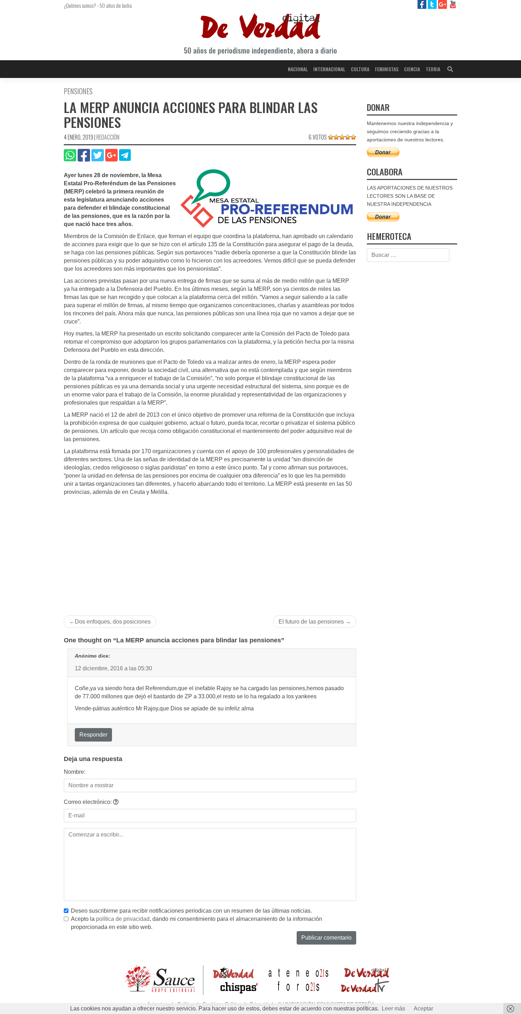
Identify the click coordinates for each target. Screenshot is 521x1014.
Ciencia (412, 69)
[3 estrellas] (342, 137)
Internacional (329, 69)
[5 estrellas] (353, 137)
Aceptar (423, 1008)
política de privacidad (123, 919)
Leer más (393, 1008)
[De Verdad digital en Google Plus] (443, 4)
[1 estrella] (331, 137)
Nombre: (74, 772)
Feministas (386, 69)
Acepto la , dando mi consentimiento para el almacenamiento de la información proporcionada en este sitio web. (196, 923)
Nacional (298, 69)
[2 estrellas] (336, 137)
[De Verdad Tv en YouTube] (452, 4)
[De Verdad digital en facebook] (423, 4)
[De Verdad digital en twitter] (433, 4)
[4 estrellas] (348, 137)
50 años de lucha (116, 5)
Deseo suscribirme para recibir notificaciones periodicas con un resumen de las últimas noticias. (191, 911)
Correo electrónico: (88, 802)
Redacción (107, 137)
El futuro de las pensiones (311, 622)
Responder (93, 735)
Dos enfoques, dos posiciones (113, 622)
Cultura (360, 69)
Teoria (433, 69)
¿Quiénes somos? (80, 5)
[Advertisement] (210, 549)
